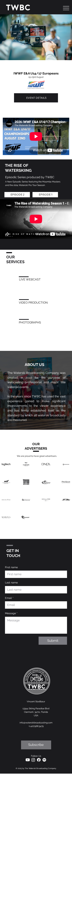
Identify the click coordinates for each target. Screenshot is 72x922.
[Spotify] (44, 759)
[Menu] (66, 8)
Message (11, 613)
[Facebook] (38, 759)
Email (9, 598)
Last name (11, 582)
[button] (36, 745)
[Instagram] (33, 759)
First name (11, 567)
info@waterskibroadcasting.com (36, 722)
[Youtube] (27, 759)
